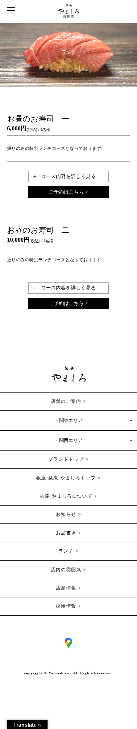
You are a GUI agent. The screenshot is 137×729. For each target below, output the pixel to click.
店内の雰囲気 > (68, 569)
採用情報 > (68, 606)
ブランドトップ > (68, 459)
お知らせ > (68, 514)
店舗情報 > (68, 587)
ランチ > (69, 551)
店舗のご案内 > (68, 401)
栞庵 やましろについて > (68, 496)
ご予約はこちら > (68, 192)
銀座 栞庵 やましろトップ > (68, 477)
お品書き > (68, 532)
